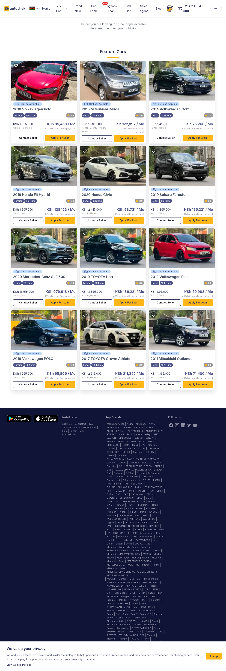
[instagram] (177, 425)
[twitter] (189, 425)
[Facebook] (171, 425)
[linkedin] (183, 425)
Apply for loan (60, 137)
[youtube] (195, 425)
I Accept (214, 656)
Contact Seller (28, 137)
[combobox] (34, 8)
